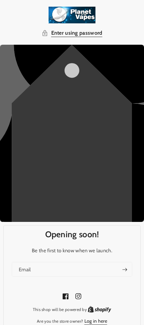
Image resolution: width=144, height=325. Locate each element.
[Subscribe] (124, 269)
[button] (72, 33)
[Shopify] (99, 309)
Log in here (95, 321)
